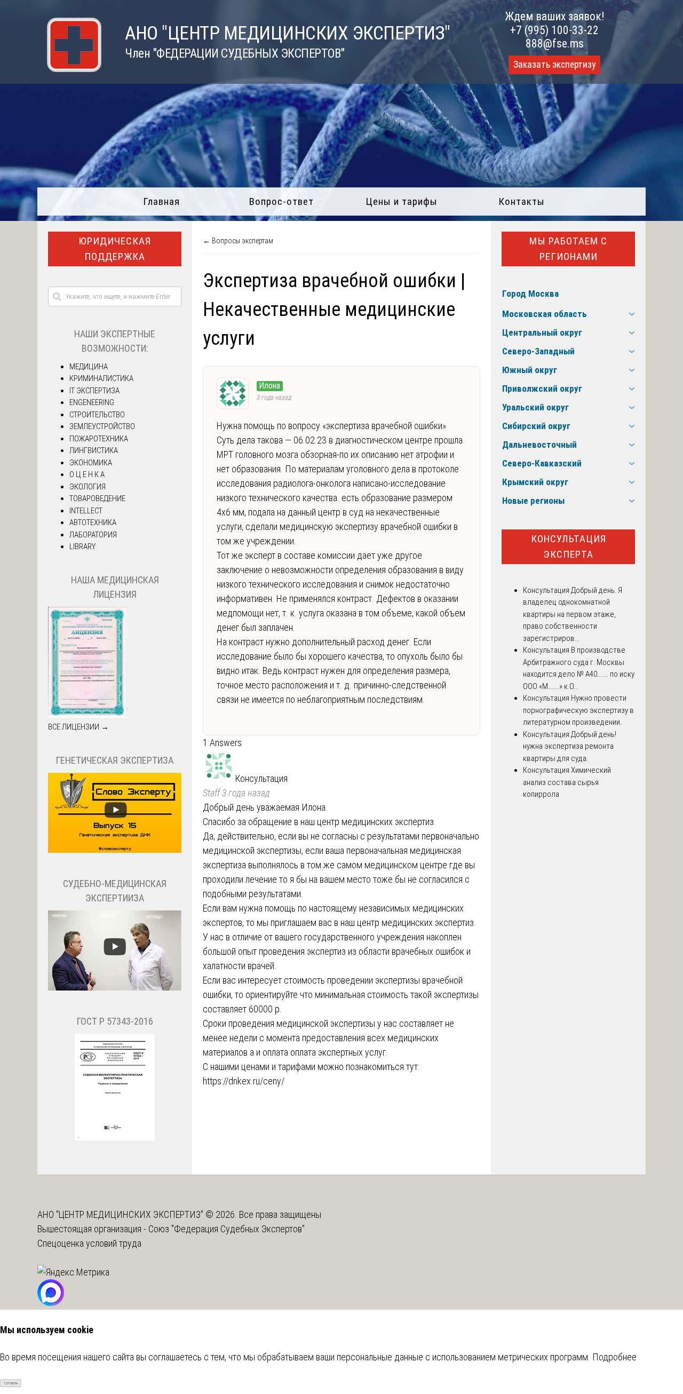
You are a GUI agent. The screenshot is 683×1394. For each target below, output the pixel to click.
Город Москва (530, 293)
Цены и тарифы (402, 201)
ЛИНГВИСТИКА (93, 450)
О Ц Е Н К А (87, 474)
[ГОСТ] (115, 1138)
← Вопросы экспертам (238, 240)
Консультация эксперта (568, 546)
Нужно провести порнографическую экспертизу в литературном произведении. (578, 710)
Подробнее (614, 1357)
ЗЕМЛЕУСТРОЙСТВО (102, 426)
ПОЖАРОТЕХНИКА (98, 438)
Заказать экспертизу (554, 64)
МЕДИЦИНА (88, 366)
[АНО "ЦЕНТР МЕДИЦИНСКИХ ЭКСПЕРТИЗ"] (69, 68)
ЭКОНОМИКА (90, 463)
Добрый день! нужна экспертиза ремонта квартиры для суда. (569, 746)
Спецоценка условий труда (89, 1243)
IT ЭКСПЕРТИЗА (94, 390)
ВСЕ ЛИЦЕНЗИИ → (78, 727)
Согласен (11, 1383)
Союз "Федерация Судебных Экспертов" (226, 1228)
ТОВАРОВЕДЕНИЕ (97, 498)
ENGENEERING (91, 402)
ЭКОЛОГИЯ (87, 487)
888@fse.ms (555, 43)
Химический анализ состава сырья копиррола (567, 782)
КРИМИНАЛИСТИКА (101, 378)
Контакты (521, 201)
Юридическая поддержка (114, 249)
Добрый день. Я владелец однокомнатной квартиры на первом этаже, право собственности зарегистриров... (572, 614)
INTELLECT (85, 511)
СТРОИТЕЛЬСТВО (97, 414)
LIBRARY (82, 546)
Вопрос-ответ (281, 201)
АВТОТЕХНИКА (92, 522)
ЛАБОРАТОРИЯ (93, 535)
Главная (161, 201)
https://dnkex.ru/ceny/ (243, 1081)
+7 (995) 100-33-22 (554, 30)
